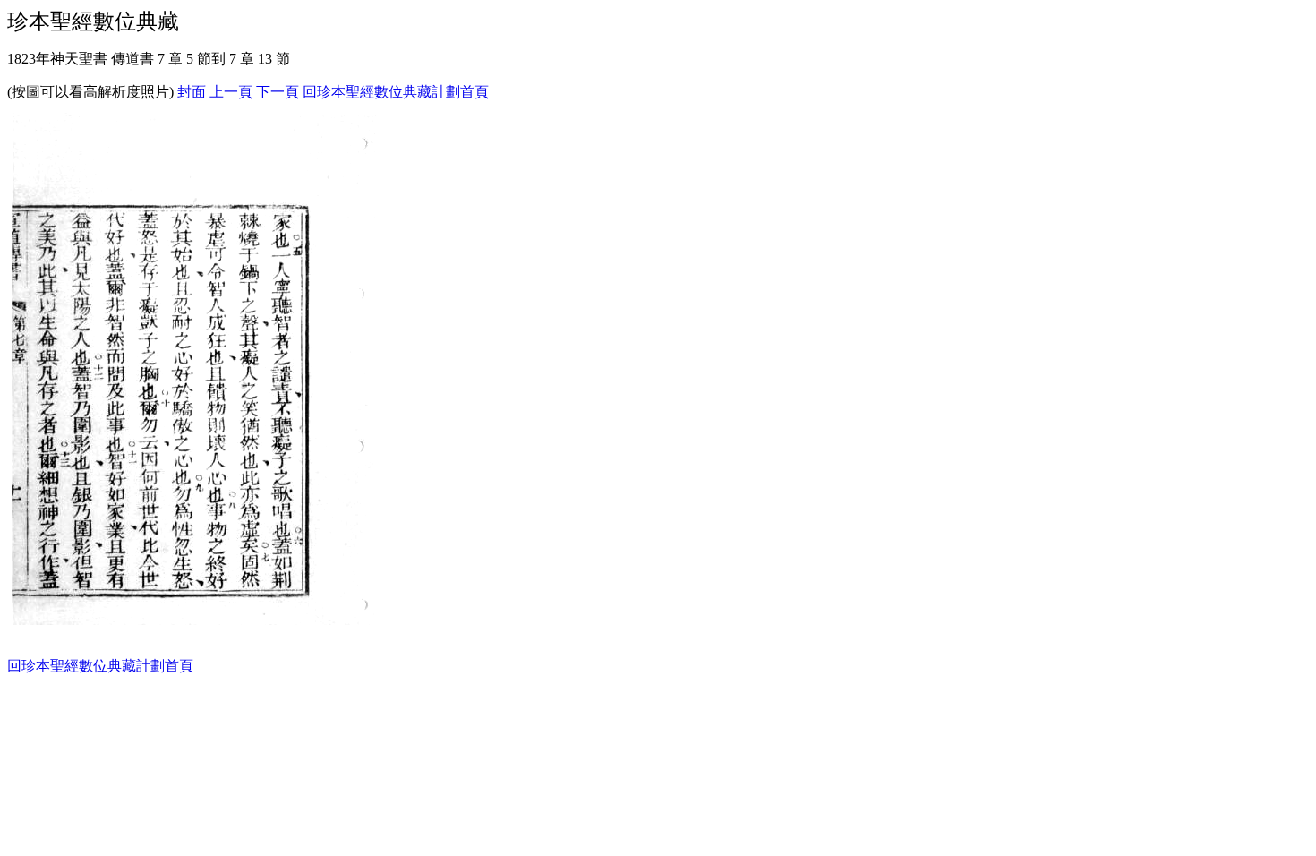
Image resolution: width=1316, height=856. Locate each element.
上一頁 (230, 91)
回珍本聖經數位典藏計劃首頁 (396, 91)
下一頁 (277, 91)
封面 (191, 91)
